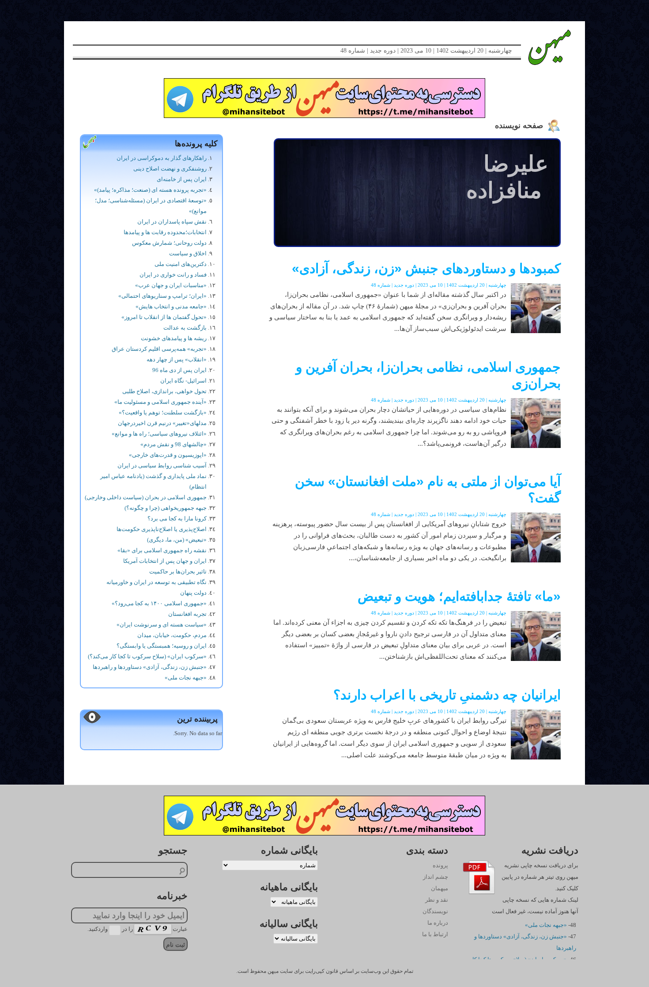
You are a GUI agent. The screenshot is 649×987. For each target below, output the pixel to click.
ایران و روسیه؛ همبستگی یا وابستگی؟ (162, 645)
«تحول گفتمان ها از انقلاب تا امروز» (164, 317)
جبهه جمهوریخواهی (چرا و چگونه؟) (166, 508)
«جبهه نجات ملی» (186, 677)
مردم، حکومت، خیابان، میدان (172, 635)
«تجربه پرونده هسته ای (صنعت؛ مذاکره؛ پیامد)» (150, 189)
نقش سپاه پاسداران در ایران (172, 221)
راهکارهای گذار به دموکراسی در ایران (162, 158)
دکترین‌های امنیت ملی (181, 264)
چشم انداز (435, 876)
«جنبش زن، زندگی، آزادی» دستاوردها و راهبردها (150, 667)
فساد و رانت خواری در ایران (173, 274)
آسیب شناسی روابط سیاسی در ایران (162, 465)
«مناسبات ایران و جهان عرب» (171, 285)
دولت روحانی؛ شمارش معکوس (169, 242)
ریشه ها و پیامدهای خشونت (174, 338)
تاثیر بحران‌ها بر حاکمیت (178, 571)
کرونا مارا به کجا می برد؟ (177, 518)
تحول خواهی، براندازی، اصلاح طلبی (164, 391)
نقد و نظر (436, 899)
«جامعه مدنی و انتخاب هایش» (171, 306)
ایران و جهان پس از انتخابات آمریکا (165, 561)
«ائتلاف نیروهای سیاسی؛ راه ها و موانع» (159, 433)
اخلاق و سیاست (188, 253)
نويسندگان (435, 911)
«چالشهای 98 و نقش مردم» (173, 444)
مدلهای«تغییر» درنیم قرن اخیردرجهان (162, 423)
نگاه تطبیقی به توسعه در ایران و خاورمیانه (156, 582)
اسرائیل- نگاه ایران (183, 380)
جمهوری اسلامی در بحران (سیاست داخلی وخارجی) (146, 497)
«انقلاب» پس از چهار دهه (177, 359)
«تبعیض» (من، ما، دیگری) (177, 539)
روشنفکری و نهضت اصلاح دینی (170, 168)
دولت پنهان (193, 592)
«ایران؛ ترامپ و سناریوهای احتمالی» (162, 295)
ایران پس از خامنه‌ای (182, 179)
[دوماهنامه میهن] (539, 47)
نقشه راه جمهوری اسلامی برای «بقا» (162, 550)
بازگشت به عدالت (185, 327)
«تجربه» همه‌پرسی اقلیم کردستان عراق (159, 348)
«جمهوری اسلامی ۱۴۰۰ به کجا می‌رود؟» (159, 603)
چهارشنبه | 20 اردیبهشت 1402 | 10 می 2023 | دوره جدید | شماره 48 (426, 50)
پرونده (440, 865)
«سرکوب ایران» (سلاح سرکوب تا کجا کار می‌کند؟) (147, 656)
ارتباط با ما (435, 934)
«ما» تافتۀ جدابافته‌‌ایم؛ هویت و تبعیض (459, 596)
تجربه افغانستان (187, 614)
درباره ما (437, 922)
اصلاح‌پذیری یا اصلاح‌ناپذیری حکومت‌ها (162, 529)
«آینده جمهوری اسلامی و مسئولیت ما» (160, 402)
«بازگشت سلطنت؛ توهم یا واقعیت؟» (163, 412)
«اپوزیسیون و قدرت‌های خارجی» (168, 455)
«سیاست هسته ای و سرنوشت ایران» (162, 624)
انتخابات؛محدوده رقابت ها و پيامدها (165, 232)
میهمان (439, 888)
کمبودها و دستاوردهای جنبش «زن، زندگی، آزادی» (426, 268)
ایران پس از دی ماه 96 (179, 370)
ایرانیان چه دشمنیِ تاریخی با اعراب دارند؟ (447, 694)
